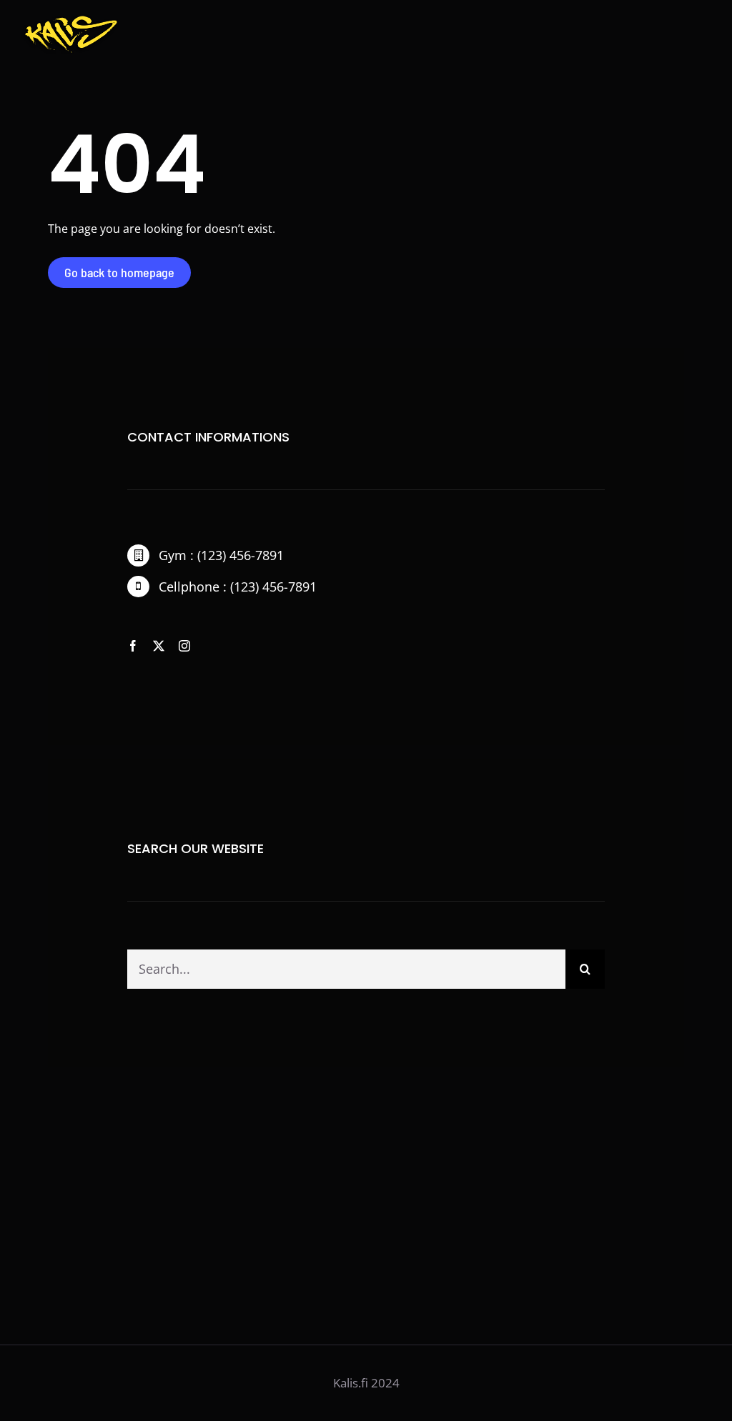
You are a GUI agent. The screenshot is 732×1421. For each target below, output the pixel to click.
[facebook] (133, 646)
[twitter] (158, 646)
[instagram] (184, 646)
